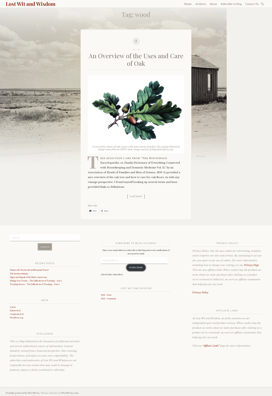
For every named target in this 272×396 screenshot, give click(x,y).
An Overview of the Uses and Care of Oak (136, 59)
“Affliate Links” (211, 345)
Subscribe (136, 267)
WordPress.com (69, 393)
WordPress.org (16, 318)
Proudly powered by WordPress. (23, 393)
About (213, 4)
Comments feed (17, 314)
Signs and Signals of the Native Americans (28, 277)
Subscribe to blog (231, 4)
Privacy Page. (251, 265)
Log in (13, 307)
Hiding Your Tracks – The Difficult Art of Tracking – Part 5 (36, 281)
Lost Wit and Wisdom (31, 3)
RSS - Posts (106, 295)
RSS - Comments (108, 299)
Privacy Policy (200, 292)
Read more (136, 196)
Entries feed (15, 311)
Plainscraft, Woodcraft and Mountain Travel (29, 270)
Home (188, 4)
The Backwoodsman (19, 274)
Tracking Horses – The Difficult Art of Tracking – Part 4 (34, 284)
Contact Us (252, 4)
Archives (200, 4)
